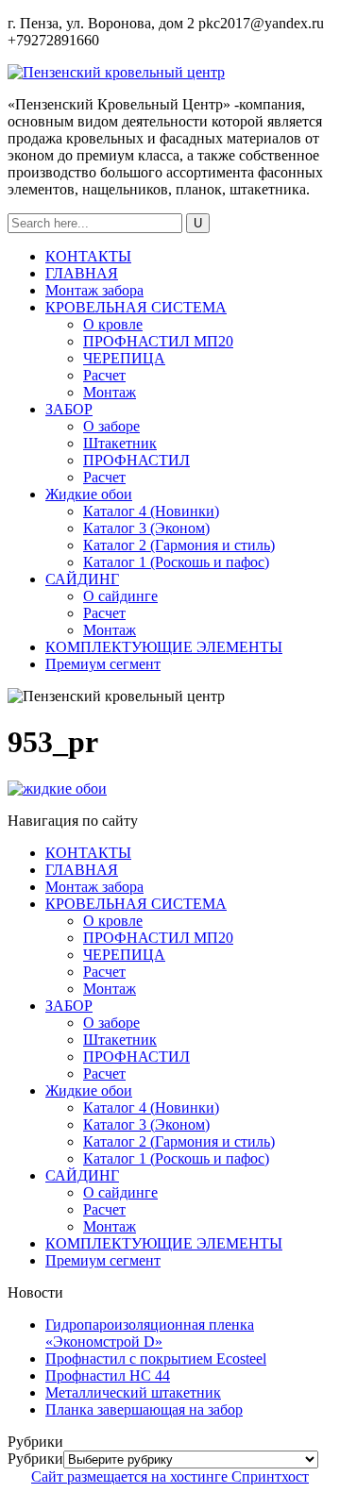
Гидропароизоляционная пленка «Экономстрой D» (149, 1333)
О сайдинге (120, 596)
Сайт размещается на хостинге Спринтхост (170, 1476)
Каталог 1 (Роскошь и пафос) (176, 562)
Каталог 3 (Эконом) (146, 528)
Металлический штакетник (133, 1392)
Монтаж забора (94, 290)
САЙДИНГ (82, 579)
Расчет (104, 375)
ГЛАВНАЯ (81, 273)
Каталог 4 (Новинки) (151, 511)
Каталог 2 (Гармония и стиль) (179, 545)
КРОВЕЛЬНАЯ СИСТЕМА (136, 307)
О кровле (113, 324)
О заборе (111, 426)
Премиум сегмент (103, 664)
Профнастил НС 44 (107, 1375)
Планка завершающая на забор (144, 1409)
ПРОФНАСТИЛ (136, 460)
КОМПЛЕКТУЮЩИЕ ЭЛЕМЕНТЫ (163, 647)
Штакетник (120, 443)
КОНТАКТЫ (88, 256)
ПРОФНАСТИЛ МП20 (158, 341)
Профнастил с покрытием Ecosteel (155, 1358)
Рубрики (35, 1459)
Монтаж (109, 392)
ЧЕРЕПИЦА (124, 358)
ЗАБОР (69, 409)
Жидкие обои (88, 494)
